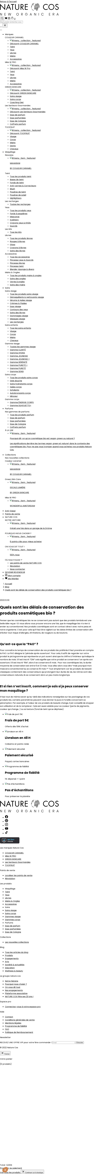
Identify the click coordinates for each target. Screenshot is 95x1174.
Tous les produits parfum (22, 414)
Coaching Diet (17, 102)
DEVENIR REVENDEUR (15, 572)
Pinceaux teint (17, 266)
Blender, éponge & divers (22, 269)
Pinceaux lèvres (17, 263)
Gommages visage (19, 315)
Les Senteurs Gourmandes (17, 862)
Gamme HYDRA (17, 352)
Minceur (14, 396)
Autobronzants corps (20, 393)
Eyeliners (14, 219)
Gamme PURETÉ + (18, 365)
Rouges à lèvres (17, 241)
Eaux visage (15, 306)
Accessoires (16, 59)
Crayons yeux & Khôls (20, 222)
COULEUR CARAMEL (14, 852)
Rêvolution (15, 566)
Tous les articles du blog (16, 952)
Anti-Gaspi (10, 510)
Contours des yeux (19, 309)
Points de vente (12, 514)
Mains (12, 56)
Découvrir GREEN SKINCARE (23, 93)
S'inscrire (79, 1043)
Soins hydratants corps (21, 383)
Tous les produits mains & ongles (25, 275)
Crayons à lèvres (18, 247)
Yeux (12, 49)
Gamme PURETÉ (18, 368)
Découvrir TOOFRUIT (20, 133)
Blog (7, 586)
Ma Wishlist (13, 578)
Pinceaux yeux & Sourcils (21, 260)
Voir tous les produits (10, 1172)
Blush (12, 188)
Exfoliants (14, 390)
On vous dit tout (12, 987)
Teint (12, 46)
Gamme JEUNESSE (19, 356)
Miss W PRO (10, 856)
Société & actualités (14, 964)
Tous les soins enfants (20, 328)
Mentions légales (13, 1023)
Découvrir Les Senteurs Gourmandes (27, 111)
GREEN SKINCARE (13, 859)
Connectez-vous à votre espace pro (23, 1006)
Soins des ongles (18, 278)
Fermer (7, 1054)
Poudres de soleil (18, 195)
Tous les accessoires (20, 257)
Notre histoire (11, 981)
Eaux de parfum (17, 114)
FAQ (7, 1029)
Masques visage (17, 318)
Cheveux (14, 148)
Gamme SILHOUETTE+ (20, 405)
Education (10, 967)
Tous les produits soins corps (24, 377)
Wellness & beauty (14, 970)
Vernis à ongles (17, 281)
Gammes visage (13, 916)
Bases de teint (17, 179)
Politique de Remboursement (19, 1032)
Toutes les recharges (20, 204)
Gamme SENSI (17, 371)
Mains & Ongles (12, 901)
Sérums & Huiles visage (21, 300)
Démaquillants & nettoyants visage (27, 297)
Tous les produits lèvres (21, 238)
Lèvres (13, 53)
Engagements (12, 958)
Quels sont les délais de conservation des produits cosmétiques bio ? (38, 590)
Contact (9, 1016)
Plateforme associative (16, 993)
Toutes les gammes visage (23, 346)
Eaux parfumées (18, 117)
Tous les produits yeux (20, 210)
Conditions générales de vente (20, 1020)
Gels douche (16, 380)
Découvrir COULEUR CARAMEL (24, 43)
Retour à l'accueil (8, 1)
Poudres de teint (18, 192)
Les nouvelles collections (17, 942)
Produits (9, 955)
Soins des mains (17, 284)
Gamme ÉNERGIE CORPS (22, 402)
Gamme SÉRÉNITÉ (18, 362)
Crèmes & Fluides (18, 303)
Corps (13, 139)
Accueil (8, 583)
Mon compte (14, 575)
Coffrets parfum (18, 124)
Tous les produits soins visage (24, 294)
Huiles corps (16, 387)
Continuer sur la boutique (34, 1173)
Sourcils (13, 226)
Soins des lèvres (17, 250)
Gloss (12, 244)
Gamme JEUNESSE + (20, 359)
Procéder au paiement (11, 1168)
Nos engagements (14, 990)
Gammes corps (12, 919)
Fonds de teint (17, 182)
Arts (7, 961)
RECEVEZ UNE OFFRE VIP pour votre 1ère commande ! (25, 1042)
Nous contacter (17, 569)
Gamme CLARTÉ (18, 349)
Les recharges (17, 322)
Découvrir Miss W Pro (20, 68)
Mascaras (14, 216)
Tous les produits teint (20, 176)
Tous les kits (16, 232)
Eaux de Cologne (18, 121)
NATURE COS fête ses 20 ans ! (19, 996)
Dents (13, 145)
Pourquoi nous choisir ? (16, 984)
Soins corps (15, 99)
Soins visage (16, 96)
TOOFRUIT (10, 865)
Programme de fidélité (16, 1026)
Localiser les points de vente (18, 875)
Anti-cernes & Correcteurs (23, 185)
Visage (13, 136)
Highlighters (15, 198)
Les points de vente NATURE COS (26, 563)
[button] (5, 1170)
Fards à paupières (18, 213)
